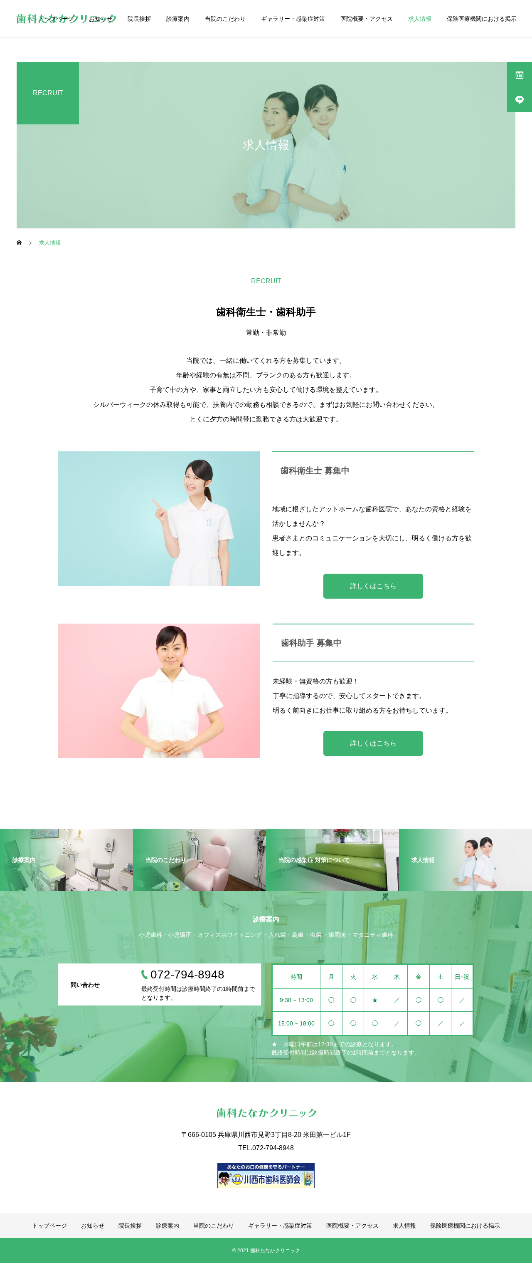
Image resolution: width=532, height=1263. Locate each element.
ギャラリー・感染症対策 (293, 18)
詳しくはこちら (373, 585)
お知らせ (100, 18)
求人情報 (419, 18)
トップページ (56, 18)
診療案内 (178, 18)
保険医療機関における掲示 (482, 18)
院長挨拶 (139, 18)
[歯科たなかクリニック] (266, 1113)
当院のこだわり (225, 18)
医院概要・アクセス (366, 18)
